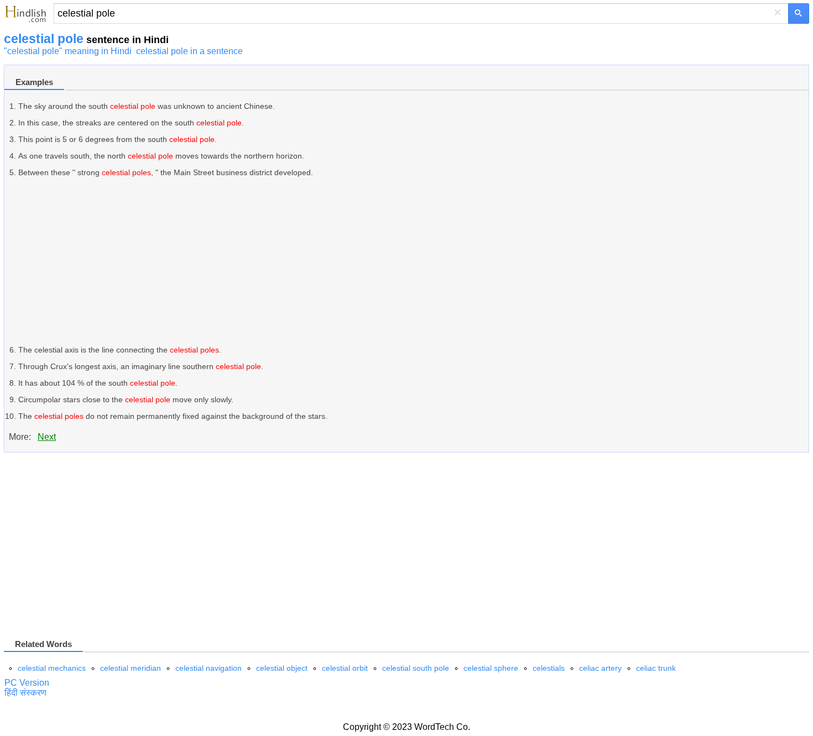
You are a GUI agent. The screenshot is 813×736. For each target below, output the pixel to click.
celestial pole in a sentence (189, 51)
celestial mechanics (52, 668)
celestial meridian (130, 668)
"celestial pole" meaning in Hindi (68, 51)
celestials (549, 668)
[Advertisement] (350, 261)
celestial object (282, 668)
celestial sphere (490, 668)
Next (47, 436)
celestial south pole (415, 668)
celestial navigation (208, 668)
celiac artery (600, 668)
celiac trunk (656, 668)
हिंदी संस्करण (25, 692)
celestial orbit (345, 668)
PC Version (26, 682)
